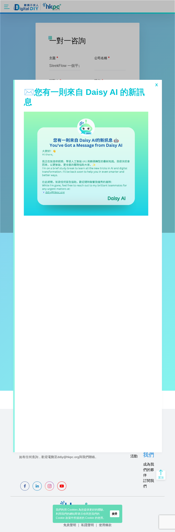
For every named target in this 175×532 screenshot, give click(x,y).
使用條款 (105, 525)
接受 (114, 513)
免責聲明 (69, 525)
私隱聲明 (87, 525)
